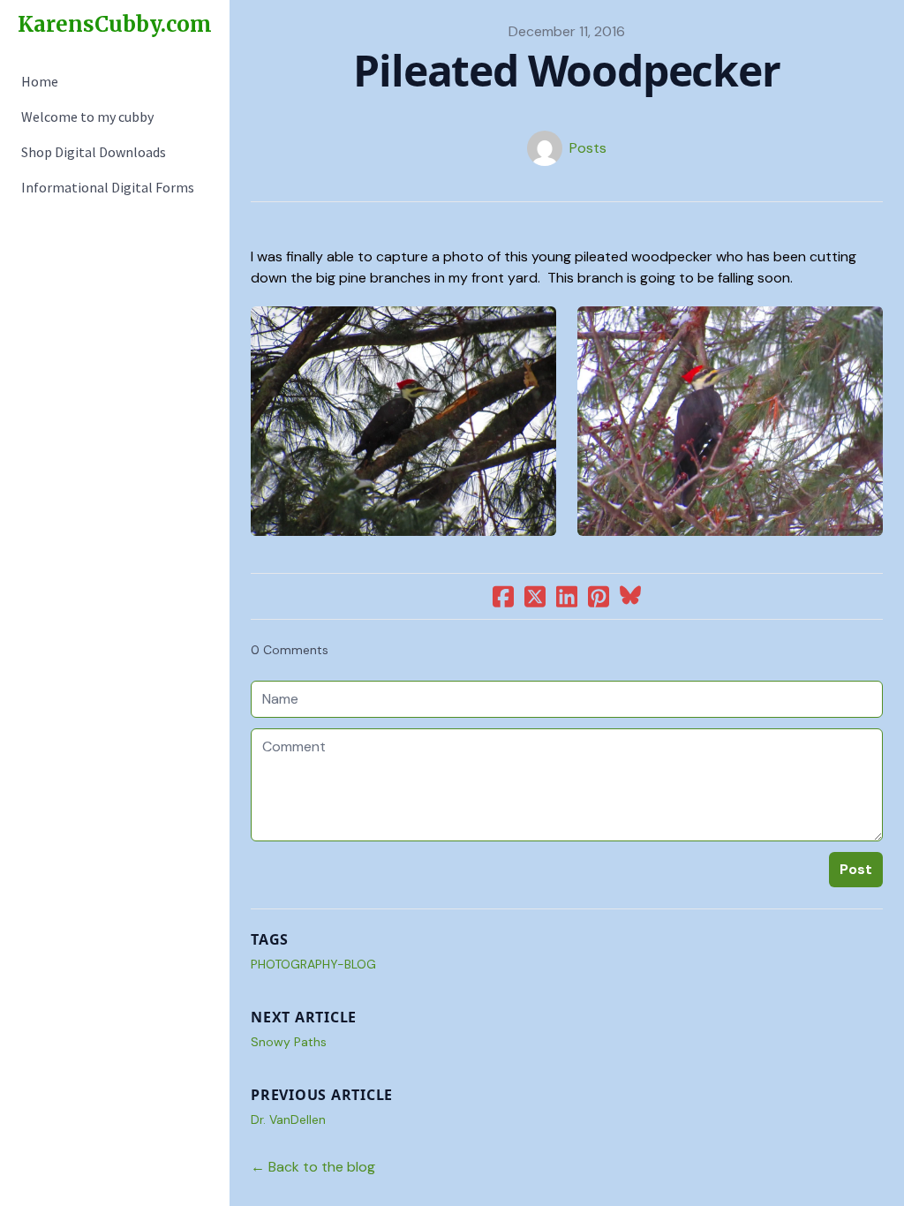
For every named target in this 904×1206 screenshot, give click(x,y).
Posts (587, 148)
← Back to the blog (313, 1166)
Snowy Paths (289, 1042)
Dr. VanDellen (288, 1119)
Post (856, 869)
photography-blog (313, 964)
